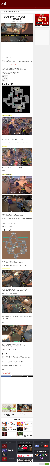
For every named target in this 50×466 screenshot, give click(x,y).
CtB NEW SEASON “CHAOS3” (26, 429)
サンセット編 (5, 78)
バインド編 (4, 79)
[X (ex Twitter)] (41, 446)
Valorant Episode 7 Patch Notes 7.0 (11, 454)
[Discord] (37, 446)
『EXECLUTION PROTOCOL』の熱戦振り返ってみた (12, 424)
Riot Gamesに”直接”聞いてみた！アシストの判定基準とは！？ (12, 430)
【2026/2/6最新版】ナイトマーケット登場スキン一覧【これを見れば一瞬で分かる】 (28, 435)
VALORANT (11, 422)
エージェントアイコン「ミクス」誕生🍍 (28, 424)
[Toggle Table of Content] (6, 77)
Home (2, 11)
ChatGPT (9, 427)
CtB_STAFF (17, 21)
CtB (8, 422)
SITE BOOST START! (11, 458)
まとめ (4, 80)
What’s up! (9, 445)
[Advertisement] (31, 3)
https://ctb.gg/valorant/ (6, 373)
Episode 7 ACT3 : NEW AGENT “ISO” (11, 450)
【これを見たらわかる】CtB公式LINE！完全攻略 (11, 434)
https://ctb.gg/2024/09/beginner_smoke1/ (18, 64)
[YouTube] (46, 446)
